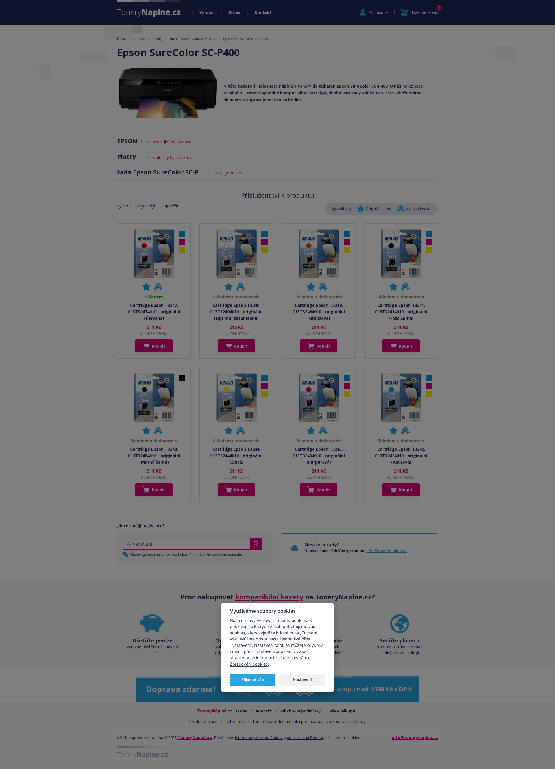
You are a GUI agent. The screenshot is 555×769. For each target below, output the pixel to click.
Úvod (121, 39)
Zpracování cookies (249, 663)
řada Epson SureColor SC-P (193, 39)
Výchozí (124, 206)
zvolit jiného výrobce (172, 141)
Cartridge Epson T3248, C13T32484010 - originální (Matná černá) (154, 455)
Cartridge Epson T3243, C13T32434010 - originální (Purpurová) (319, 455)
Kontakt (263, 12)
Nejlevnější (146, 206)
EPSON (139, 39)
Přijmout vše (252, 679)
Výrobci (206, 12)
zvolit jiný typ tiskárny (171, 157)
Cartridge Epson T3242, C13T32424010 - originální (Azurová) (401, 455)
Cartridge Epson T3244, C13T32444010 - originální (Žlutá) (236, 455)
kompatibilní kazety (269, 596)
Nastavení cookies (344, 737)
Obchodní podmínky (301, 711)
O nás (234, 12)
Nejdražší (169, 206)
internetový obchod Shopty (259, 737)
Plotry (157, 39)
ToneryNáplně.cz (194, 737)
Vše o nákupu (342, 711)
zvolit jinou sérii (228, 173)
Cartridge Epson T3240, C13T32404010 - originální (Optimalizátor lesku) (236, 311)
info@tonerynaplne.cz (386, 550)
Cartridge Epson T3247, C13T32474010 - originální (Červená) (154, 311)
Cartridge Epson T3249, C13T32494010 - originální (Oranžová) (319, 311)
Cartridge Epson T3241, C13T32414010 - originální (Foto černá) (401, 311)
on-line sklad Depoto (305, 737)
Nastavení (302, 679)
